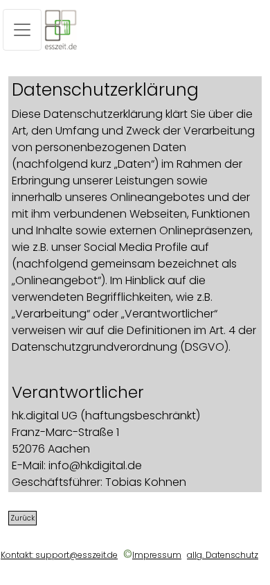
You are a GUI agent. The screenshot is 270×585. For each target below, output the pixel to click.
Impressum (156, 555)
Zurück (22, 518)
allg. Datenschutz (222, 555)
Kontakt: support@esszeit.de (59, 555)
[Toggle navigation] (22, 30)
